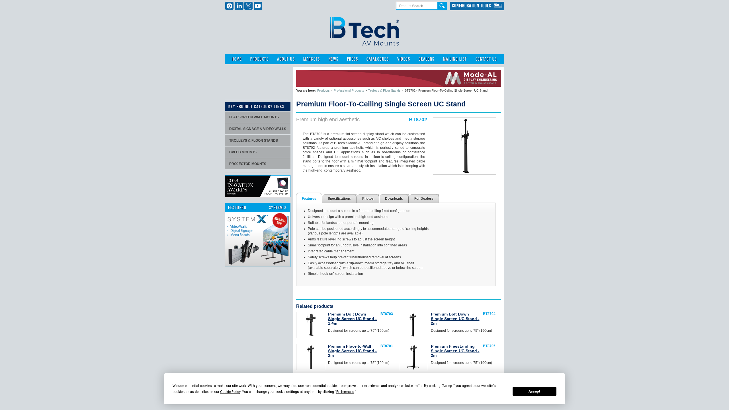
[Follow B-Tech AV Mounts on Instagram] (229, 6)
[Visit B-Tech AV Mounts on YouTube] (258, 6)
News (334, 59)
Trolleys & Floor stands (253, 141)
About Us (286, 59)
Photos (368, 199)
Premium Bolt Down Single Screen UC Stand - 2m (455, 318)
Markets (311, 59)
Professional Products (349, 90)
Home (237, 59)
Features (309, 199)
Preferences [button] (345, 392)
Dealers (427, 59)
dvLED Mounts (243, 152)
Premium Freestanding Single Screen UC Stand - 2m (455, 351)
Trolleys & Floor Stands (384, 90)
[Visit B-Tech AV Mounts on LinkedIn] (239, 6)
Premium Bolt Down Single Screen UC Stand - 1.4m (352, 318)
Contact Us (486, 59)
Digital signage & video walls (257, 129)
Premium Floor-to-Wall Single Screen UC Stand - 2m (352, 351)
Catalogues (377, 59)
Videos (403, 59)
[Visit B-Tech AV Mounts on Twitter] (248, 6)
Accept (534, 391)
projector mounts (247, 164)
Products (259, 59)
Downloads (394, 199)
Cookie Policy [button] (230, 392)
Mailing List (455, 59)
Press (352, 59)
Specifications (339, 199)
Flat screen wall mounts (254, 117)
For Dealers (423, 199)
